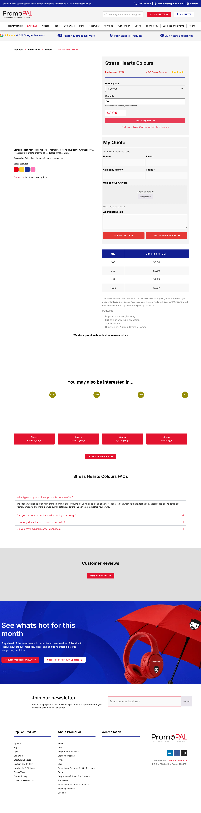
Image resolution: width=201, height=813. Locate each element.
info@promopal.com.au (80, 3)
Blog (60, 764)
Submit (186, 701)
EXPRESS (32, 26)
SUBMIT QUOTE (122, 235)
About (61, 747)
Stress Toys (34, 49)
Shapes (49, 49)
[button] (145, 120)
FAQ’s (60, 760)
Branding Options (66, 755)
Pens (16, 751)
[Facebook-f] (177, 753)
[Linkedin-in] (170, 753)
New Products (15, 26)
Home (60, 743)
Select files (145, 196)
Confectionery (20, 776)
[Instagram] (184, 753)
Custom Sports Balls (23, 764)
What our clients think (68, 751)
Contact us (19, 177)
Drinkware (18, 755)
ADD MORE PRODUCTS (165, 235)
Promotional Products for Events (73, 784)
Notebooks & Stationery (25, 768)
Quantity (109, 96)
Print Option (112, 83)
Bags (16, 747)
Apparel (17, 743)
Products (18, 49)
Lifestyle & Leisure (22, 760)
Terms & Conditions (177, 760)
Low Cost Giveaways (24, 780)
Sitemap (62, 792)
